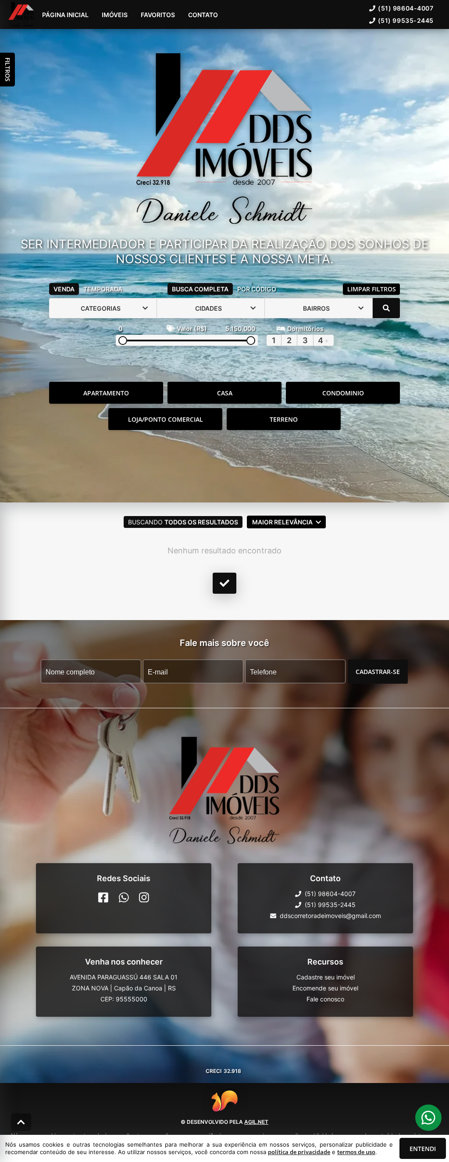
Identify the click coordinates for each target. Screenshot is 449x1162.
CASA (224, 393)
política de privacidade (299, 1152)
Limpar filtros (371, 289)
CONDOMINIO (343, 393)
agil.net (256, 1122)
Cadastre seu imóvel (325, 977)
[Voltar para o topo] (21, 1122)
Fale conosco (325, 999)
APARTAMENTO (106, 393)
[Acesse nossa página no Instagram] (144, 897)
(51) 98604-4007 (405, 8)
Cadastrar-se (378, 671)
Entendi (423, 1148)
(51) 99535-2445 (406, 20)
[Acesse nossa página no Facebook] (103, 897)
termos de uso (356, 1152)
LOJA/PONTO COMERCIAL (165, 419)
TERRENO (284, 419)
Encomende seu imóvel (325, 988)
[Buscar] (386, 308)
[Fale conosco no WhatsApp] (124, 897)
